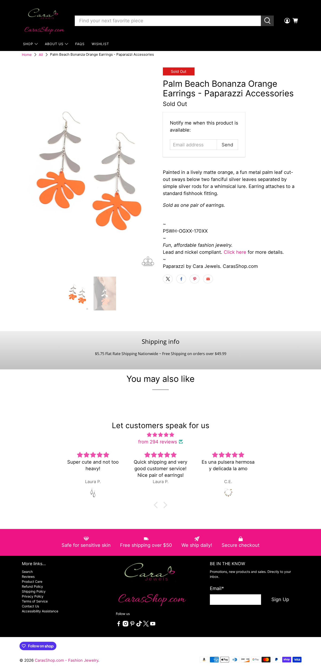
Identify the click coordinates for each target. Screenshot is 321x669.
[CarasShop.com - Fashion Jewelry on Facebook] (118, 625)
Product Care (32, 581)
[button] (157, 505)
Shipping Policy (34, 591)
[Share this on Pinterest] (195, 278)
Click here (235, 252)
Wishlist (100, 44)
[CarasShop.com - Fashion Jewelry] (44, 20)
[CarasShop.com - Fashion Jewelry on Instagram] (125, 625)
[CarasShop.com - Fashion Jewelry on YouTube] (153, 625)
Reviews (28, 577)
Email (217, 588)
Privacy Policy (32, 596)
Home (27, 54)
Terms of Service (35, 601)
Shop (28, 44)
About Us (54, 44)
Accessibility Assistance (40, 611)
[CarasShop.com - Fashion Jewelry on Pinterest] (132, 625)
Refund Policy (32, 586)
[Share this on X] (168, 278)
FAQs (80, 44)
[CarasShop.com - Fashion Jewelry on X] (146, 625)
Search (27, 572)
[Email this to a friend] (208, 278)
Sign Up (280, 599)
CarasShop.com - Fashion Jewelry (66, 660)
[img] (160, 434)
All (41, 54)
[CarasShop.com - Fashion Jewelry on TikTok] (139, 625)
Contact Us (30, 606)
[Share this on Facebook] (181, 278)
